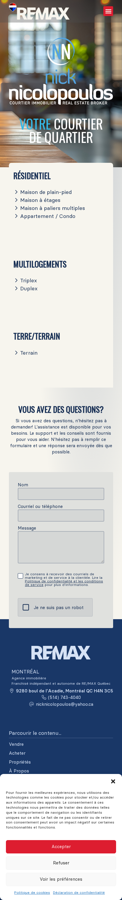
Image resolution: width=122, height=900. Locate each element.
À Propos (19, 771)
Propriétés (20, 762)
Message (27, 528)
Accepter (61, 846)
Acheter (17, 753)
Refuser (61, 863)
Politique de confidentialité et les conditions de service (64, 583)
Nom (23, 484)
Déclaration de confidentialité (79, 892)
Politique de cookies (32, 892)
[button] (113, 781)
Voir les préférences (61, 879)
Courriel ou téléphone (40, 506)
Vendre (16, 744)
